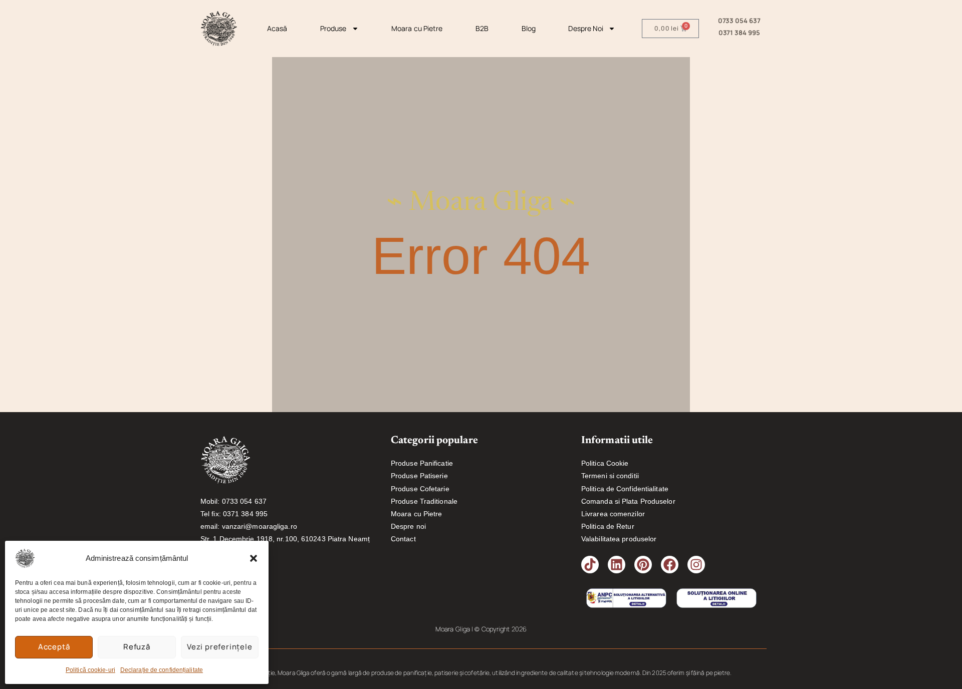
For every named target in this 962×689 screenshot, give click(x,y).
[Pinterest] (643, 564)
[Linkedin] (616, 564)
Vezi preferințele (220, 646)
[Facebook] (669, 564)
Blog (529, 28)
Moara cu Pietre (417, 28)
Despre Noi (585, 28)
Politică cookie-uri (90, 669)
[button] (254, 558)
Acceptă (54, 646)
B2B (482, 28)
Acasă (277, 28)
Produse (333, 28)
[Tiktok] (590, 564)
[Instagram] (696, 564)
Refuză (136, 646)
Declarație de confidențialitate (161, 669)
